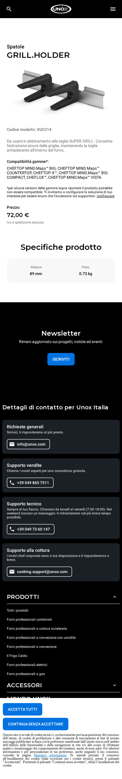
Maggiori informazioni (50, 755)
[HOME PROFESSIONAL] (61, 9)
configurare (105, 196)
